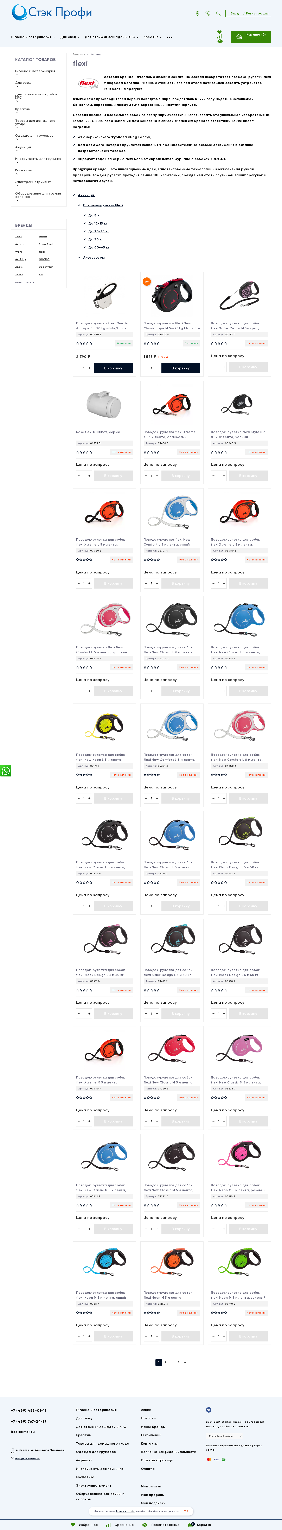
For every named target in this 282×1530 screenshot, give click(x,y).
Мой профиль (152, 1495)
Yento (19, 274)
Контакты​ (149, 1443)
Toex (18, 236)
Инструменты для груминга (38, 159)
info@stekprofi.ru (27, 1458)
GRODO (44, 259)
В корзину (113, 368)
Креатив (151, 37)
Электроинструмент (33, 182)
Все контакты (23, 1432)
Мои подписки (153, 1503)
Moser (43, 236)
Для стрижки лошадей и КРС (110, 37)
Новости (148, 1418)
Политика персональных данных (228, 1445)
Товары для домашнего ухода (35, 122)
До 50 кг (95, 239)
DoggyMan (46, 266)
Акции (146, 1410)
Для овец (68, 37)
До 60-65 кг (98, 247)
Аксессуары (94, 257)
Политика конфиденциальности (168, 1452)
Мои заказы (151, 1486)
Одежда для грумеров (34, 135)
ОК (186, 1511)
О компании (151, 1435)
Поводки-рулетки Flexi (103, 205)
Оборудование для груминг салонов (38, 195)
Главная (79, 54)
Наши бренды (153, 1427)
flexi (42, 251)
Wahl (18, 251)
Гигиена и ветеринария (31, 37)
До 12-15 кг (97, 223)
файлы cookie (125, 1511)
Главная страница (157, 1460)
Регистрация (257, 13)
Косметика (24, 170)
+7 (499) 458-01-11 (28, 1410)
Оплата (148, 1469)
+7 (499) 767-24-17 (29, 1421)
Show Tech (46, 244)
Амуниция (23, 147)
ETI (41, 274)
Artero (20, 244)
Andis (19, 266)
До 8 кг (94, 215)
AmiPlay (20, 259)
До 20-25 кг (98, 231)
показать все (24, 282)
